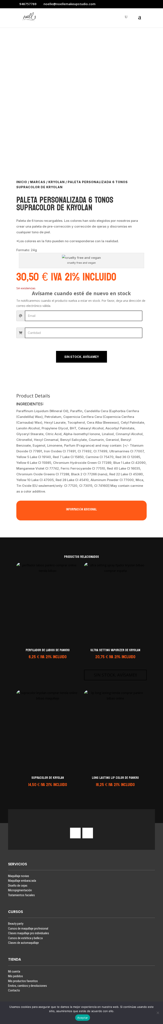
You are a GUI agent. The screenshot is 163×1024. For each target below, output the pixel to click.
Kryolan (56, 182)
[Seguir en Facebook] (87, 833)
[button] (47, 662)
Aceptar (82, 1017)
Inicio (21, 182)
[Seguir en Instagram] (75, 833)
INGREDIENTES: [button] (30, 404)
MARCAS (37, 182)
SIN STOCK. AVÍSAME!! (81, 357)
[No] (158, 1013)
